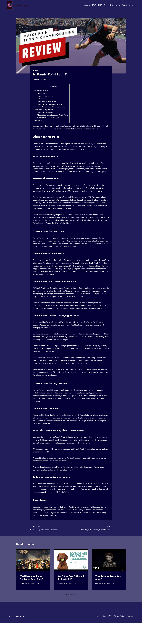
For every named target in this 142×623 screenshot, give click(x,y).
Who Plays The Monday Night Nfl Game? (96, 528)
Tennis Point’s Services (42, 99)
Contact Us (107, 616)
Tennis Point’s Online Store (46, 101)
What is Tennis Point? (44, 93)
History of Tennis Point (45, 96)
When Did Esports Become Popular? (43, 528)
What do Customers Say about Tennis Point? (52, 115)
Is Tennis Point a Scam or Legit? (48, 118)
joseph (37, 79)
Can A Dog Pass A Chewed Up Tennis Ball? (70, 578)
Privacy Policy (119, 616)
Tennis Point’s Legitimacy (43, 109)
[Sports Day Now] (16, 5)
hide (55, 86)
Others (132, 5)
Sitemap (130, 616)
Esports (87, 5)
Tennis (117, 5)
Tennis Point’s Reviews (45, 112)
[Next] (122, 570)
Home (98, 616)
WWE (124, 5)
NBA (100, 5)
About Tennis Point (41, 91)
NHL (111, 5)
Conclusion (38, 120)
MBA (94, 5)
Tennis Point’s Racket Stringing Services (51, 107)
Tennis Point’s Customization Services (50, 104)
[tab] (66, 594)
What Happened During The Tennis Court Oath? (31, 578)
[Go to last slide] (20, 570)
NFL (105, 5)
